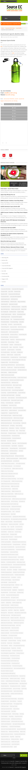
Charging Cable (13, 534)
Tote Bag (22, 713)
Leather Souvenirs (14, 605)
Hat (21, 584)
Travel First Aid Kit (18, 716)
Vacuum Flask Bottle (21, 729)
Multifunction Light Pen (19, 622)
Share (14, 110)
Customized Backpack (20, 549)
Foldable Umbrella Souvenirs (7, 574)
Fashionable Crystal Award (15, 567)
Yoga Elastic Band (5, 736)
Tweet (14, 107)
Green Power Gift (12, 582)
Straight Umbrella (5, 701)
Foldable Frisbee (22, 569)
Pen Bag (19, 640)
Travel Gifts (24, 306)
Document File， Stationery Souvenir (9, 557)
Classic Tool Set (4, 539)
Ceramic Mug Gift (22, 334)
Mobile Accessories (5, 329)
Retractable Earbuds (11, 440)
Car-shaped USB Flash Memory (7, 529)
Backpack (18, 511)
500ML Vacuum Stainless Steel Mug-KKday (12, 200)
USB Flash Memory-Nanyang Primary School (12, 247)
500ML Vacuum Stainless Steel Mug (8, 496)
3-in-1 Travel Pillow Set (6, 468)
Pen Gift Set (3, 643)
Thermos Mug (15, 713)
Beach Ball (13, 514)
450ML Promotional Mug (17, 481)
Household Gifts (4, 592)
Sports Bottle (4, 342)
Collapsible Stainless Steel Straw (19, 541)
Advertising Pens (4, 380)
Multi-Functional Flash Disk (6, 418)
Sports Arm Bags (16, 688)
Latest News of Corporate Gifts (5, 184)
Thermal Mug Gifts (14, 448)
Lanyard (3, 602)
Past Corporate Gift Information (23, 184)
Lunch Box (10, 610)
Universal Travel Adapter (15, 726)
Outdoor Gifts (17, 354)
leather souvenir (22, 458)
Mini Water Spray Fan (5, 615)
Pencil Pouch (12, 430)
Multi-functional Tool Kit (17, 420)
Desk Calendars (11, 397)
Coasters (21, 347)
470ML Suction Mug (5, 486)
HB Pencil (17, 584)
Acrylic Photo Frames (22, 377)
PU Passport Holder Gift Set (7, 638)
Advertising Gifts (5, 257)
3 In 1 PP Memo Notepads (6, 466)
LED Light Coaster (15, 597)
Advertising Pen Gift (5, 299)
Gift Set (14, 314)
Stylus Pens (3, 367)
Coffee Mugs (17, 387)
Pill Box (10, 645)
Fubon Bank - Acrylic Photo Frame (9, 188)
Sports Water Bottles (18, 691)
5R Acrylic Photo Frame (6, 498)
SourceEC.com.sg (9, 95)
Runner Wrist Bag (4, 678)
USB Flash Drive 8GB (5, 718)
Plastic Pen (13, 648)
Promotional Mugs (16, 658)
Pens (17, 430)
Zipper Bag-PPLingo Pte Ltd (8, 194)
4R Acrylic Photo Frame (6, 488)
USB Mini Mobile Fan (22, 369)
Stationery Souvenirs (15, 306)
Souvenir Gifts (4, 291)
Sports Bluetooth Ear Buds (6, 691)
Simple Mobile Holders (13, 683)
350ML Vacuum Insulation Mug (7, 476)
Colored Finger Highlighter (17, 390)
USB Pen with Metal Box (6, 724)
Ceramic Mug (4, 324)
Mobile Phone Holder (20, 339)
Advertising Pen (4, 304)
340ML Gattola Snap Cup (17, 468)
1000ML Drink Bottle (12, 372)
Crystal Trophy (20, 311)
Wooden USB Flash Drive (19, 734)
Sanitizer (23, 678)
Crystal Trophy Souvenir (6, 314)
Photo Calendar (4, 645)
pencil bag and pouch (5, 744)
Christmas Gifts (10, 387)
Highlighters (21, 590)
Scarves (2, 681)
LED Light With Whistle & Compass (8, 600)
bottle (13, 53)
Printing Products (20, 653)
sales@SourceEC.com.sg (10, 93)
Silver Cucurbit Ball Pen (6, 443)
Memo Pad (23, 309)
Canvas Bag (3, 526)
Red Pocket (3, 440)
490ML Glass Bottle (15, 486)
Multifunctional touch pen (6, 423)
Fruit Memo (13, 577)
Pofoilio (19, 648)
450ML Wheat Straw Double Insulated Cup (10, 483)
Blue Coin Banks (9, 521)
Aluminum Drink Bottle (16, 506)
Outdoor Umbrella (5, 633)
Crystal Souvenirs (10, 349)
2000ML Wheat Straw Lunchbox (7, 463)
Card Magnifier (19, 529)
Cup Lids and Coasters (20, 547)
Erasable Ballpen (4, 567)
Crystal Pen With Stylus (12, 392)
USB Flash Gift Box (13, 450)
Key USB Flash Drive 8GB (6, 407)
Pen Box (17, 428)
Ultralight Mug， (4, 726)
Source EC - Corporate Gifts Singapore (17, 767)
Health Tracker (10, 354)
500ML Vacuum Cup (19, 493)
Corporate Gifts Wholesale (14, 294)
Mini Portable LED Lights (6, 415)
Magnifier (22, 610)
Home (2, 28)
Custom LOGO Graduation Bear (8, 549)
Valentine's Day (4, 731)
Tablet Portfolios (4, 448)
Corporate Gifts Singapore (7, 268)
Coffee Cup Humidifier (6, 541)
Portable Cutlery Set (22, 433)
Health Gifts (15, 587)
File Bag (2, 402)
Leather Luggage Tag (16, 602)
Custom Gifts (4, 397)
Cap (8, 526)
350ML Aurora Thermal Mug (7, 471)
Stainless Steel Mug (5, 693)
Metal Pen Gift (13, 301)
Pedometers (11, 428)
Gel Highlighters (4, 405)
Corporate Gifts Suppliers (15, 296)
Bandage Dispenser (5, 514)
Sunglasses (20, 445)
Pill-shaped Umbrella (5, 648)
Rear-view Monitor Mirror (19, 668)
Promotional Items (5, 321)
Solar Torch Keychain (22, 443)
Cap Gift (12, 526)
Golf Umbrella (4, 582)
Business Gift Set (13, 334)
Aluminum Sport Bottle (15, 509)
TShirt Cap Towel (4, 706)
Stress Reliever (13, 701)
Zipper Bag (17, 736)
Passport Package (12, 640)
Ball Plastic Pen (15, 382)
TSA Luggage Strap (18, 703)
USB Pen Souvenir (5, 453)
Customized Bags (5, 552)
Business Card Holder (13, 524)
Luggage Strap (4, 412)
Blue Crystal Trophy (17, 385)
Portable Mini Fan (14, 357)
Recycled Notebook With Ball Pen (8, 673)
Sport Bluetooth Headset (6, 688)
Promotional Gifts (5, 276)
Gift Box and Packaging (6, 579)
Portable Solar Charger (6, 650)
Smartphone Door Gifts (15, 686)
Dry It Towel (20, 557)
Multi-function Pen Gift (6, 420)
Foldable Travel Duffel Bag (18, 572)
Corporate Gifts (5, 263)
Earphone (3, 562)
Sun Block (20, 701)
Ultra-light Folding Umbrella (19, 724)
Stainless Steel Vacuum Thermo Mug (9, 698)
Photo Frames (4, 433)
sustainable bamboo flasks (7, 746)
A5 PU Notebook (4, 344)
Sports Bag (24, 688)
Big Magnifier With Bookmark (19, 516)
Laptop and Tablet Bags (18, 407)
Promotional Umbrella (6, 359)
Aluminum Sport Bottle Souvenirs (17, 380)
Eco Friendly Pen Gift (5, 400)
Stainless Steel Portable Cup (17, 693)
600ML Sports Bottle (5, 501)
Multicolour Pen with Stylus (6, 622)
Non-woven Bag (16, 423)
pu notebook (16, 461)
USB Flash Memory (5, 301)
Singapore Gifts (5, 279)
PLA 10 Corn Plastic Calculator (16, 633)
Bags (11, 347)
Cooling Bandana (16, 544)
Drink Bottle (18, 349)
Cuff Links (24, 544)
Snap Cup (14, 443)
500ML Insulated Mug (5, 491)
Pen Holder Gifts (4, 430)
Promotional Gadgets (5, 658)
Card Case (3, 387)
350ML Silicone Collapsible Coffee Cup (9, 473)
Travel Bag (11, 716)
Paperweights (4, 640)
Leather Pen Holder (5, 605)
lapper (21, 739)
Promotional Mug (14, 321)
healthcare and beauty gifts (12, 458)
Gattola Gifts (17, 402)
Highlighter (14, 590)
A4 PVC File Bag (14, 501)
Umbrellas (21, 321)
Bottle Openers (4, 524)
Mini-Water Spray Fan (16, 615)
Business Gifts (4, 260)
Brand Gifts (15, 347)
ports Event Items (15, 744)
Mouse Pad (22, 617)
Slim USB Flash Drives (13, 362)
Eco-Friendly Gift (4, 311)
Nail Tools (18, 625)
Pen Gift (24, 640)
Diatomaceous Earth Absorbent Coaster (9, 554)
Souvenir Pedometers (5, 445)
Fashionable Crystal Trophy (17, 400)
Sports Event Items (20, 364)
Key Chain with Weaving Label (12, 595)
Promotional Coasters (14, 655)
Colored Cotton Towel (6, 390)
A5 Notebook (22, 501)
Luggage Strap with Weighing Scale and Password (12, 607)
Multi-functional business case (17, 620)
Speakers (23, 686)
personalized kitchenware (6, 461)
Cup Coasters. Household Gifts (7, 547)
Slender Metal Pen (5, 686)
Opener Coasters (4, 630)
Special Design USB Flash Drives (8, 364)
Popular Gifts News (14, 184)
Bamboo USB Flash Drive (6, 385)
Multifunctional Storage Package (8, 625)
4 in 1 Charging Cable (5, 481)
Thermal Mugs (11, 342)
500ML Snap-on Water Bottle (7, 493)
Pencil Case (9, 643)
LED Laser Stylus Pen (5, 597)
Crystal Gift (3, 349)
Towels (17, 342)
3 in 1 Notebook (17, 466)
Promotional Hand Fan (6, 435)
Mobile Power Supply (17, 415)
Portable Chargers (12, 433)
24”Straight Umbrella (20, 463)
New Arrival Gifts (15, 627)
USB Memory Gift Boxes (16, 718)
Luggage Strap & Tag (13, 412)
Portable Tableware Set (17, 650)
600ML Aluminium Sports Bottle (19, 498)
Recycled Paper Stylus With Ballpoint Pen (9, 676)
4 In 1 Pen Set (20, 478)
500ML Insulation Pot (16, 491)
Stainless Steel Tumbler (6, 696)
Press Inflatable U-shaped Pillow (8, 653)
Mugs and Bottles (21, 301)
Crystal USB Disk (21, 392)
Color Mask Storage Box (6, 544)
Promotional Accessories (18, 319)
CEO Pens (21, 524)
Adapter (11, 344)
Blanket (2, 521)
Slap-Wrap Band (23, 683)
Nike (1, 46)
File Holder (3, 569)
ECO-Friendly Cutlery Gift (21, 397)
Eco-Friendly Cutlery (5, 352)
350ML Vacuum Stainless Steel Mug (8, 478)
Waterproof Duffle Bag (14, 731)
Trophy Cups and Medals (19, 367)
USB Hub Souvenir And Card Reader (8, 369)
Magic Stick (16, 610)
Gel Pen (19, 577)
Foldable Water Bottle (19, 574)
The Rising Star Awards (6, 713)
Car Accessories (18, 526)
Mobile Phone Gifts (5, 617)
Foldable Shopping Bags (6, 572)
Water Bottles (4, 372)
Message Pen (4, 612)
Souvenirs (4, 281)
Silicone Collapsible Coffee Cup (18, 359)
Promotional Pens (15, 435)
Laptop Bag (8, 602)
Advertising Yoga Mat (5, 506)
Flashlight (15, 569)
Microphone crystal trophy (20, 612)
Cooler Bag (3, 392)
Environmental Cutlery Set (6, 564)
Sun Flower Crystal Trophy (6, 703)
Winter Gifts (22, 731)
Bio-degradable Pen (5, 519)
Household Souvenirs (5, 306)
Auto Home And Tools (5, 382)
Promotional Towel (21, 314)
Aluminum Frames (5, 509)
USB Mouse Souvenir (5, 721)
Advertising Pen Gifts (5, 316)
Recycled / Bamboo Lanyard (7, 670)
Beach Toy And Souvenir (6, 516)
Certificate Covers (5, 534)
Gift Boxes (3, 354)
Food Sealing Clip (9, 402)
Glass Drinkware (15, 579)
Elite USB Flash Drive (5, 309)
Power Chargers (22, 357)
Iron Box (3, 595)
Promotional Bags (5, 655)
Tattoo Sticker (16, 708)
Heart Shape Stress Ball (6, 590)
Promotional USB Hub (5, 663)
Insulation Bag (20, 592)
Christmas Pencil (17, 536)
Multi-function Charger (18, 418)
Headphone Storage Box (6, 587)
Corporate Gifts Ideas (10, 28)
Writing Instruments (19, 455)
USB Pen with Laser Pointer (17, 721)
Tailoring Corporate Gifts (6, 708)
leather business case (5, 741)
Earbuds (22, 559)
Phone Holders (17, 643)
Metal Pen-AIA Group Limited (8, 241)
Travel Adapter (4, 716)
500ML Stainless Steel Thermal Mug (8, 377)
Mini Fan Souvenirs (22, 327)
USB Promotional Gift (13, 332)
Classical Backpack (13, 539)
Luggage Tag (4, 610)
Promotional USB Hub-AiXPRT (8, 227)
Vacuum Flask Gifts (5, 334)
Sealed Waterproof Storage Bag (13, 681)
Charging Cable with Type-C (7, 536)
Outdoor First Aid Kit (14, 630)
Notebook (24, 423)
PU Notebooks (4, 635)
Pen (11, 319)
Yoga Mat (12, 736)
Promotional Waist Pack (6, 665)
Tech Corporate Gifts (5, 711)
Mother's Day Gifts (15, 617)
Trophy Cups (10, 367)
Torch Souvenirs (22, 448)
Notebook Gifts (12, 311)
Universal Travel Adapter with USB (8, 729)
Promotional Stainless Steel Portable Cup (10, 660)
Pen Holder (22, 428)
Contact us (24, 755)
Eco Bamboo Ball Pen (11, 562)
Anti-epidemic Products (6, 511)
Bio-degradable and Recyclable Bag (19, 519)
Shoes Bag (23, 681)
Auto (13, 511)
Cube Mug (18, 395)
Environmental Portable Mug (19, 564)
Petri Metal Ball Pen (5, 357)
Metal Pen (12, 339)
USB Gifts (21, 450)
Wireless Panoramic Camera (7, 734)
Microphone (10, 612)
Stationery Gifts (4, 332)
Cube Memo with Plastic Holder (7, 395)
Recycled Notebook (16, 438)
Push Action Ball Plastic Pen (7, 668)
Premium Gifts (5, 273)
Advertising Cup (17, 344)
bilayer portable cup (5, 739)
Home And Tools (12, 405)
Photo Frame (22, 430)
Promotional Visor (15, 663)
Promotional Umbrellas (6, 438)
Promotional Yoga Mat (17, 665)
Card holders (4, 531)
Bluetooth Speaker (18, 521)
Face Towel (13, 352)
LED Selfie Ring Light (21, 600)
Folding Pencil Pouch (5, 577)
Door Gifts (4, 271)
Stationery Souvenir (13, 304)
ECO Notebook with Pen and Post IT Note (10, 559)
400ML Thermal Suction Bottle (7, 375)
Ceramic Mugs (18, 531)
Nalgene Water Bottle (5, 627)
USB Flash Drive (14, 299)
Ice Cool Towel (12, 592)
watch (15, 746)
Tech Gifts (13, 711)
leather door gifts (15, 741)
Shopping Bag (4, 683)
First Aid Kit (9, 569)
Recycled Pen (22, 676)
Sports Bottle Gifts (18, 324)
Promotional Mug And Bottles (17, 329)
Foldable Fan (19, 352)
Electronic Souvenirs (14, 337)
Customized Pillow (14, 552)
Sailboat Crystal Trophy (15, 678)
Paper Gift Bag (19, 425)
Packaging (12, 425)
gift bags (3, 458)
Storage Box (20, 698)
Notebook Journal (5, 425)
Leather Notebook (13, 410)
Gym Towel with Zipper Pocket (7, 584)
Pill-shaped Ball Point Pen (19, 645)
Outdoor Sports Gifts (15, 309)
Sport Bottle (18, 28)
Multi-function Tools (5, 620)
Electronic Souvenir (5, 319)
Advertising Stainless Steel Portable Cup (9, 504)
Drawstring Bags (4, 337)
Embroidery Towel (21, 562)
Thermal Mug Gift (5, 327)
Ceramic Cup (11, 531)
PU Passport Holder (13, 635)
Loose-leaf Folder (22, 410)
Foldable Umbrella (5, 339)
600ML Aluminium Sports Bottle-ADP (10, 206)
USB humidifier (13, 453)
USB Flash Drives (4, 450)
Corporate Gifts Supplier (16, 316)
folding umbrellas (15, 739)
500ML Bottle (15, 488)
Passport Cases (4, 428)
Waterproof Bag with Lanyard (7, 455)
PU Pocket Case (17, 638)
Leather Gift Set (4, 410)
